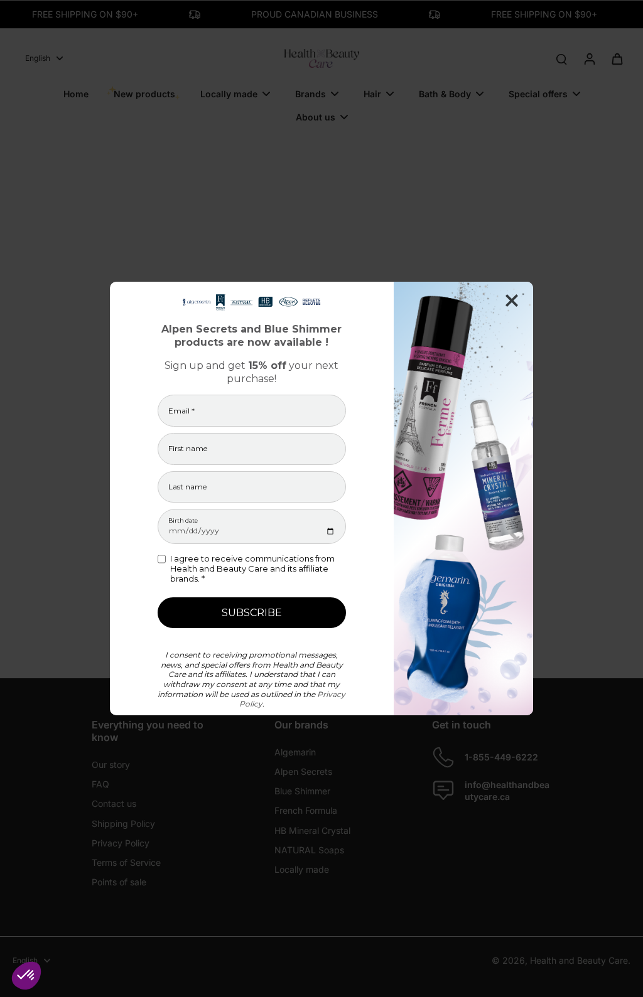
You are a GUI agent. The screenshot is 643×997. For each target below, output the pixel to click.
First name (187, 448)
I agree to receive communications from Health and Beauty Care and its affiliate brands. (252, 568)
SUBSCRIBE (252, 613)
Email (181, 411)
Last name (187, 487)
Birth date (183, 520)
